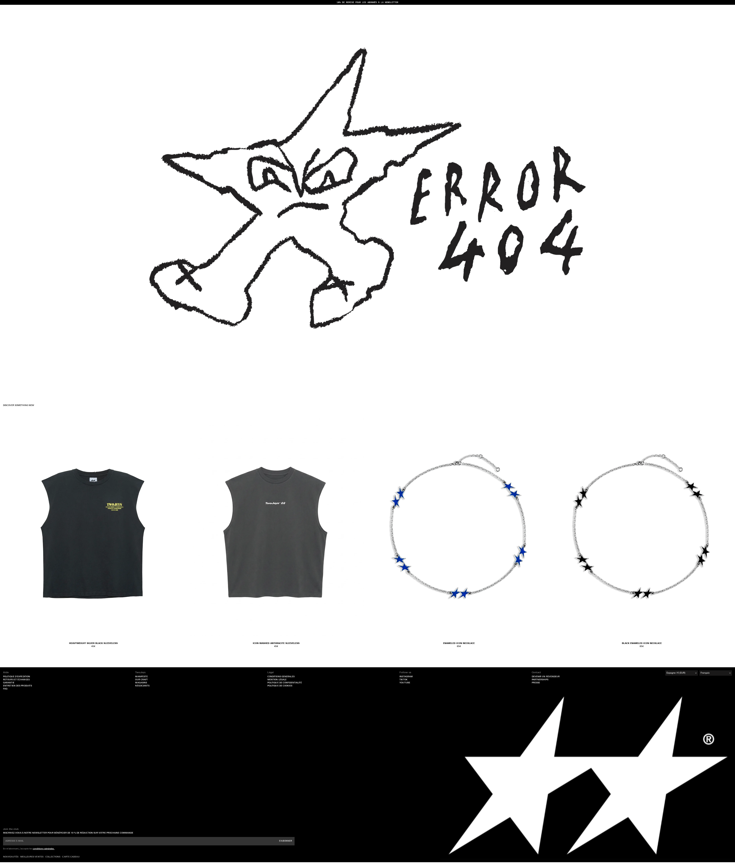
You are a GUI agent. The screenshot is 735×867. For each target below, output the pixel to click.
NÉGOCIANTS (142, 686)
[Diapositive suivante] (544, 526)
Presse (536, 683)
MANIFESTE (141, 677)
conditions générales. (44, 849)
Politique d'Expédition (16, 677)
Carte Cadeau (70, 857)
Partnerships (540, 680)
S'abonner (285, 841)
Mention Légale (277, 680)
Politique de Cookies (279, 686)
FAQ (5, 689)
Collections (53, 857)
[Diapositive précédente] (373, 526)
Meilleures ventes (32, 857)
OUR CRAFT (141, 680)
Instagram (406, 677)
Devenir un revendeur (546, 677)
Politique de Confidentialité (284, 683)
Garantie (8, 683)
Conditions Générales (281, 677)
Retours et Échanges (16, 680)
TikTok (403, 680)
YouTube (404, 683)
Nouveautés (11, 857)
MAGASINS (141, 683)
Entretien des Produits (17, 686)
